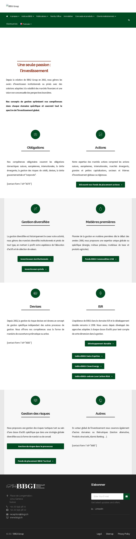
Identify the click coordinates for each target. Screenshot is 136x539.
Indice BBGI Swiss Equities (87, 356)
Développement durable (100, 343)
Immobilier (68, 16)
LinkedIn (99, 509)
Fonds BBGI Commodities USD (99, 259)
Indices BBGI (27, 16)
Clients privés (11, 24)
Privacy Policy (124, 533)
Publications (41, 16)
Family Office (55, 16)
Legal (99, 533)
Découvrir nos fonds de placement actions (99, 184)
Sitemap (109, 533)
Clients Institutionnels (105, 16)
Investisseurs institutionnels (34, 259)
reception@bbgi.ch (19, 514)
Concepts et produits (84, 16)
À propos (14, 16)
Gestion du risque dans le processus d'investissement (35, 447)
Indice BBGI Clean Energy (87, 366)
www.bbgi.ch (16, 517)
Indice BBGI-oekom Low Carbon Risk (92, 376)
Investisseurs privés (34, 269)
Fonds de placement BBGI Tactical (34, 461)
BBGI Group (18, 533)
